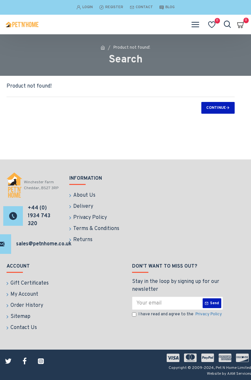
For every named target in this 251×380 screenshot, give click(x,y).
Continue (216, 107)
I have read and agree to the (180, 314)
